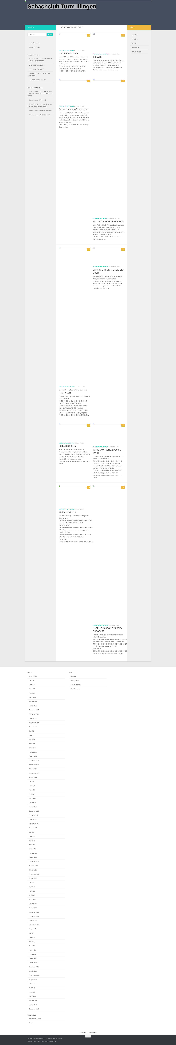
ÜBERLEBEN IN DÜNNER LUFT (73, 109)
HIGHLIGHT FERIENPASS (37, 80)
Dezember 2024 (34, 760)
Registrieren (135, 47)
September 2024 (34, 773)
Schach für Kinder (34, 47)
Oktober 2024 (33, 769)
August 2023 (33, 828)
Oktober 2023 (33, 819)
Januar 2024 (33, 807)
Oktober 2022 (33, 870)
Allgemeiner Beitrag (66, 50)
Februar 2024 (33, 802)
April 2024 (32, 794)
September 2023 (34, 823)
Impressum (92, 1032)
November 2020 (34, 967)
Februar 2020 (33, 1000)
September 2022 (34, 874)
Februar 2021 (33, 954)
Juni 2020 (32, 988)
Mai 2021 (32, 941)
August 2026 (33, 676)
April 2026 (32, 693)
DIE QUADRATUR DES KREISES (37, 106)
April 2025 (32, 743)
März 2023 (32, 849)
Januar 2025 (33, 756)
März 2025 (32, 748)
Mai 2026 (32, 689)
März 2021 (32, 950)
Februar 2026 (33, 701)
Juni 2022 (32, 887)
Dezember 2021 (34, 912)
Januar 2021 (33, 958)
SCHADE (97, 57)
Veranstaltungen (136, 51)
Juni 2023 (32, 836)
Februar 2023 (33, 853)
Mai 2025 (32, 739)
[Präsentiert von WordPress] (36, 1041)
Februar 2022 (33, 903)
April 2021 (32, 946)
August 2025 (33, 727)
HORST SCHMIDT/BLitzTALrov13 (39, 91)
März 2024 (32, 798)
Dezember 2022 (34, 861)
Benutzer (134, 43)
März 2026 (32, 697)
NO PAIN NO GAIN (67, 446)
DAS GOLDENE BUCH (36, 65)
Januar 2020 (33, 1005)
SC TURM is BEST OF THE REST (108, 221)
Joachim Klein (33, 115)
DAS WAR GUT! (45, 115)
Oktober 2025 (33, 718)
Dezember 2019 (34, 1009)
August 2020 (33, 979)
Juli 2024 (31, 781)
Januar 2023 (33, 857)
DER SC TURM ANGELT (37, 69)
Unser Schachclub (34, 43)
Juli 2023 (31, 832)
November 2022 (34, 866)
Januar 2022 (33, 908)
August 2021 (33, 929)
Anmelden (135, 35)
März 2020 (32, 996)
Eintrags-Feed (75, 680)
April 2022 (32, 895)
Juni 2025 (32, 735)
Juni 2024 (32, 786)
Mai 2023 (32, 840)
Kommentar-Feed (76, 684)
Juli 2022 (31, 882)
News (31, 1023)
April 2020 (32, 992)
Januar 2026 (33, 706)
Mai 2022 (32, 891)
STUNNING (42, 100)
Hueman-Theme (53, 1041)
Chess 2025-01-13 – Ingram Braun (39, 104)
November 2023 (34, 815)
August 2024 (33, 777)
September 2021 (34, 925)
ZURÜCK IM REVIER (68, 53)
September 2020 (34, 975)
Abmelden (135, 39)
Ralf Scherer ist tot (45, 110)
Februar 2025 (33, 752)
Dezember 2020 (34, 962)
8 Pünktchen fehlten (67, 512)
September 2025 (34, 722)
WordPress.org (75, 689)
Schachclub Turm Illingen (61, 6)
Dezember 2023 (34, 811)
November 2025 (34, 714)
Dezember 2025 (34, 710)
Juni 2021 (32, 937)
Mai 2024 (32, 790)
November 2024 (34, 764)
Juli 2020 (31, 983)
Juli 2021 (31, 933)
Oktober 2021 (33, 920)
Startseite (83, 1032)
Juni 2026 (32, 684)
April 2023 (32, 845)
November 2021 (34, 916)
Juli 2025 (31, 731)
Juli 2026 (31, 680)
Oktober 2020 (33, 971)
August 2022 (33, 878)
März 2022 (32, 899)
